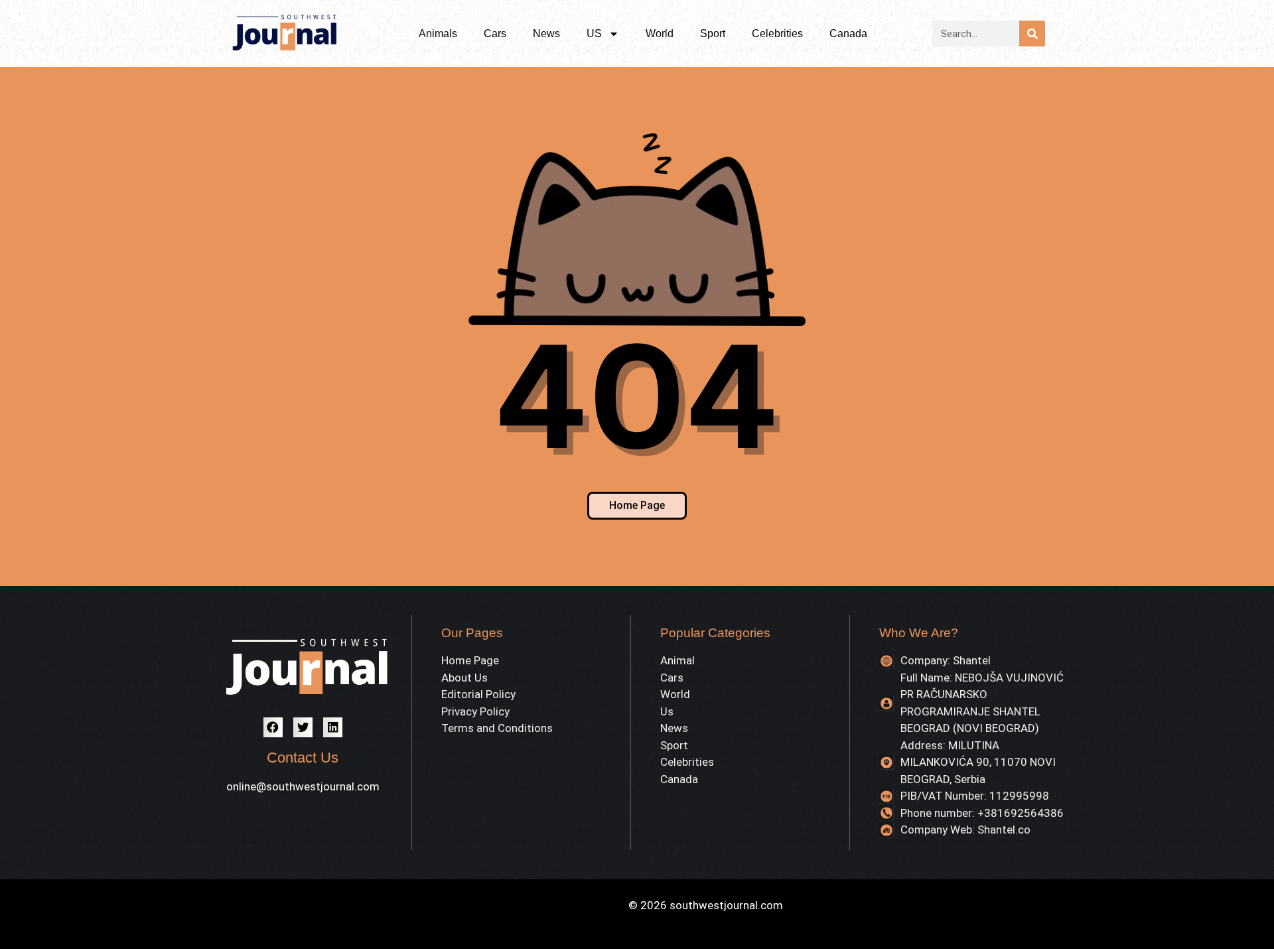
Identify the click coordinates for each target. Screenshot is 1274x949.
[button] (273, 727)
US (594, 33)
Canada (848, 33)
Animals (438, 33)
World (659, 33)
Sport (712, 33)
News (546, 33)
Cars (495, 33)
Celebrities (777, 33)
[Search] (1032, 33)
